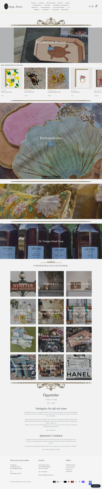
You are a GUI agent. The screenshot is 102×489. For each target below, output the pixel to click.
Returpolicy (69, 469)
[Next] (100, 65)
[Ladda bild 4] (50, 177)
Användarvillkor (70, 467)
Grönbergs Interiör (18, 481)
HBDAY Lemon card (6, 92)
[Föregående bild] (43, 177)
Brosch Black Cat (29, 92)
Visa (51, 48)
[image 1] (11, 78)
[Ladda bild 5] (51, 177)
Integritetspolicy (70, 465)
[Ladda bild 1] (46, 177)
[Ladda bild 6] (52, 177)
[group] (11, 82)
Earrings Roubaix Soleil (54, 92)
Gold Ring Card (75, 92)
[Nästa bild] (55, 177)
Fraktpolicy (69, 471)
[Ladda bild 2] (47, 177)
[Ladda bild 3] (48, 177)
